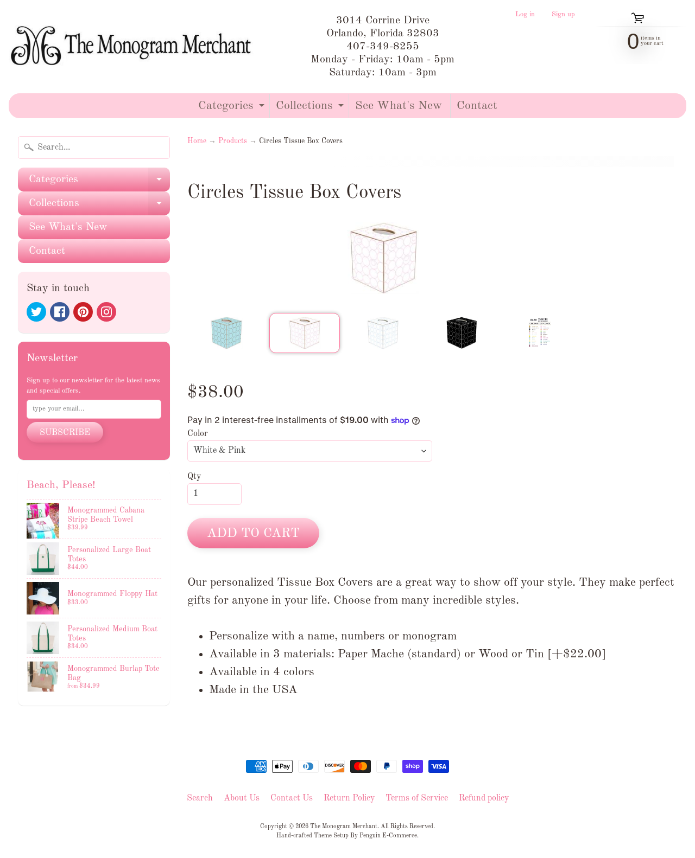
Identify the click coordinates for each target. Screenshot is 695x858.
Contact (477, 106)
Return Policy (349, 798)
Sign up (563, 14)
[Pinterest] (83, 312)
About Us (242, 798)
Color (197, 434)
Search (200, 798)
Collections (311, 109)
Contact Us (291, 798)
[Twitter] (36, 312)
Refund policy (484, 798)
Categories (232, 109)
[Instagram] (106, 312)
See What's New (398, 106)
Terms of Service (417, 798)
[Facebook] (60, 312)
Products (232, 141)
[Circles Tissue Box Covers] (226, 333)
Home (196, 141)
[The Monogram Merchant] (133, 46)
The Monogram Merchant (343, 826)
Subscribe (65, 432)
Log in (525, 14)
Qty (194, 476)
